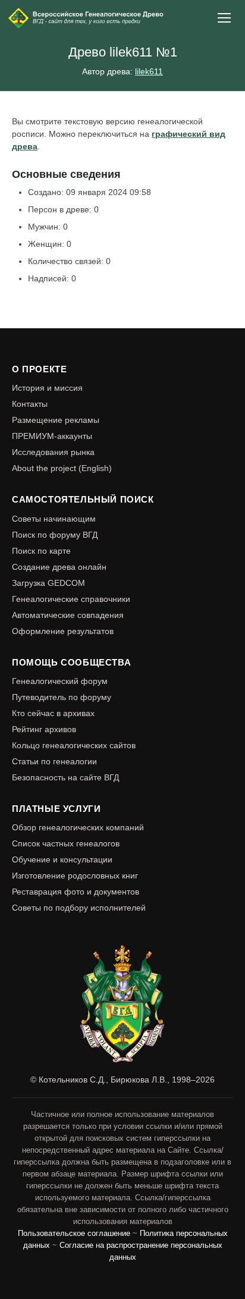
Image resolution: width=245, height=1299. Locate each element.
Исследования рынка (53, 452)
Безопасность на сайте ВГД (65, 777)
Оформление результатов (63, 631)
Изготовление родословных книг (75, 875)
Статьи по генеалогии (54, 761)
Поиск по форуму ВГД (55, 534)
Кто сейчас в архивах (53, 713)
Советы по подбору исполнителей (79, 907)
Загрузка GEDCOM (48, 583)
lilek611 (149, 71)
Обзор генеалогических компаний (78, 827)
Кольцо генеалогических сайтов (74, 745)
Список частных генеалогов (66, 843)
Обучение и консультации (62, 859)
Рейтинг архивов (44, 729)
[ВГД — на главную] (86, 18)
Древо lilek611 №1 (122, 52)
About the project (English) (62, 468)
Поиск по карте (41, 551)
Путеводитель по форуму (61, 697)
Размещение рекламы (55, 420)
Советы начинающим (54, 518)
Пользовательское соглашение (74, 1233)
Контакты (30, 404)
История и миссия (47, 388)
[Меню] (225, 18)
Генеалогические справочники (71, 599)
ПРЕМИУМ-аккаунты (52, 436)
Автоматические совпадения (68, 615)
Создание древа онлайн (59, 567)
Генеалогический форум (60, 681)
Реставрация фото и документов (75, 891)
